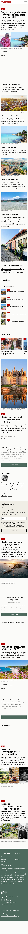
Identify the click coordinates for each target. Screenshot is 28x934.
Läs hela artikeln (14, 464)
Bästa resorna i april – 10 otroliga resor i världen (16, 292)
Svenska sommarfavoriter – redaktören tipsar (15, 322)
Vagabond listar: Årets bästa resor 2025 (15, 306)
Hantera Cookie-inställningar (10, 916)
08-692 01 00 (8, 904)
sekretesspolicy (10, 526)
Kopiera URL (3, 55)
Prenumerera (14, 530)
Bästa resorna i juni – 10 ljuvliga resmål (15, 299)
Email (3, 518)
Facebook (17, 859)
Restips (3, 9)
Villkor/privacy (5, 914)
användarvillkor (18, 526)
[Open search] (22, 2)
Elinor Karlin (5, 434)
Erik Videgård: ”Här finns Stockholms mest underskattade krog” (7, 353)
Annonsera (3, 859)
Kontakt (3, 857)
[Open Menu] (25, 2)
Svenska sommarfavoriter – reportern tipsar (17, 314)
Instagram (17, 857)
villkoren (16, 522)
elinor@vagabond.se (6, 496)
